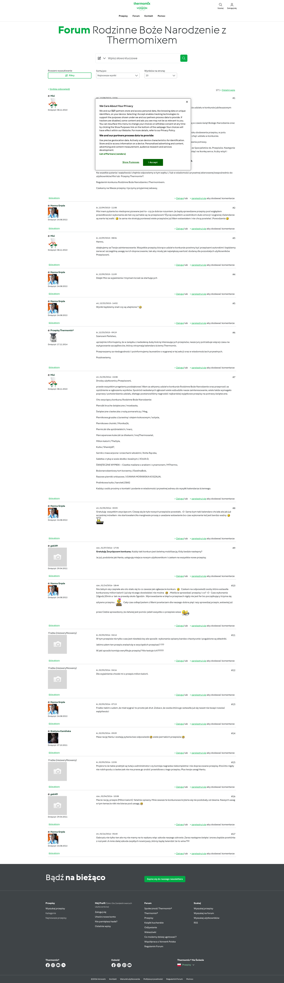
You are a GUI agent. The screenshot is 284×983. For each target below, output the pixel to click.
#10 (233, 585)
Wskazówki (150, 932)
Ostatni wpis (228, 90)
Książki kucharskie (154, 922)
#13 (233, 704)
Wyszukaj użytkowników (206, 918)
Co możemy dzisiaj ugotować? (160, 936)
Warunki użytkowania (130, 979)
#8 (234, 508)
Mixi (52, 95)
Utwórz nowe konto (105, 916)
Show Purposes (130, 162)
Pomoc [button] (161, 16)
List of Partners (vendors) (112, 154)
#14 (233, 733)
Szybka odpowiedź (60, 89)
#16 (233, 796)
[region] (143, 134)
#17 (233, 834)
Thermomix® (151, 913)
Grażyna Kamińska (60, 731)
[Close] (187, 102)
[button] (221, 6)
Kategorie (51, 913)
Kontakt (113, 979)
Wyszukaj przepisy (55, 908)
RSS (196, 922)
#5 (234, 303)
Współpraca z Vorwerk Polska (160, 941)
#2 (234, 207)
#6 (234, 332)
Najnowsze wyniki (106, 75)
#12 (233, 670)
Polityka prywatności (153, 979)
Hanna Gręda (57, 205)
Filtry (72, 75)
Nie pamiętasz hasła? (106, 921)
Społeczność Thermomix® (158, 908)
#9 (234, 548)
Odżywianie (150, 927)
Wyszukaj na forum (204, 913)
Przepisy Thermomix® (62, 330)
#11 (233, 635)
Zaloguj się (100, 912)
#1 (234, 98)
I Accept (153, 162)
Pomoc (189, 979)
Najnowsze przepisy (56, 918)
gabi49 (54, 545)
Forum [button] (136, 16)
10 (147, 75)
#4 (234, 274)
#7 (234, 377)
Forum (147, 903)
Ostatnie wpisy (103, 926)
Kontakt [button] (148, 16)
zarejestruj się (199, 198)
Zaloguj (180, 198)
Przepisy (50, 903)
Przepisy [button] (123, 16)
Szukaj (197, 903)
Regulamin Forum (153, 946)
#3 (234, 238)
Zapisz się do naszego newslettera (165, 879)
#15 (233, 762)
